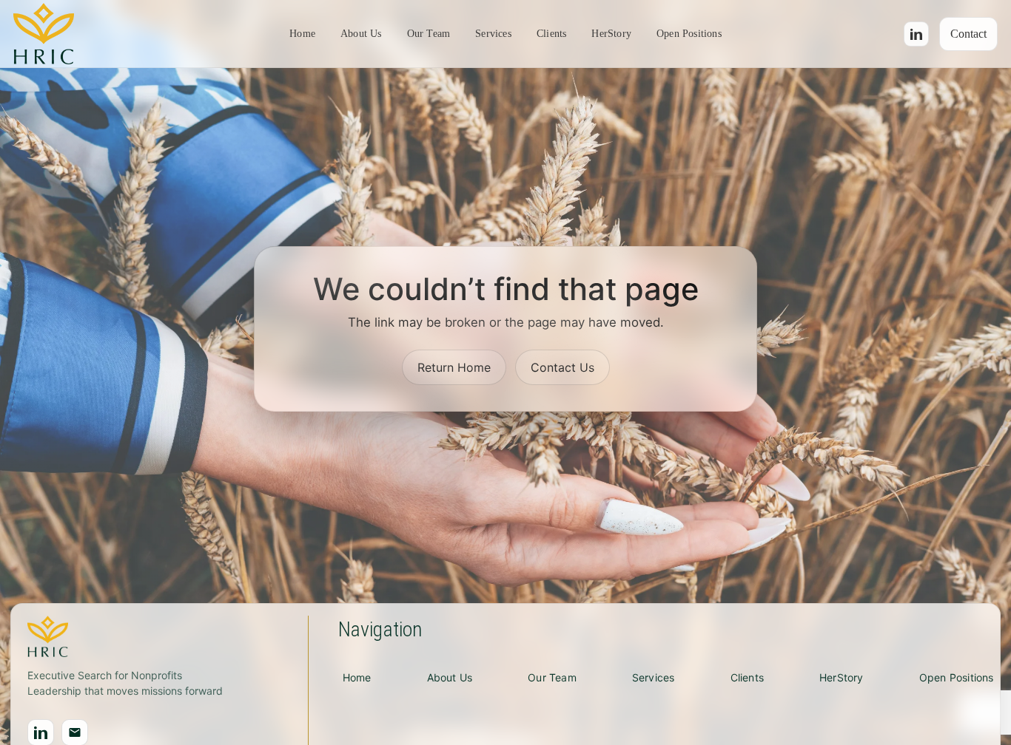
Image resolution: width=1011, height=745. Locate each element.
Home (302, 33)
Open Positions (689, 33)
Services (493, 33)
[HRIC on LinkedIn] (916, 34)
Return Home (454, 367)
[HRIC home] (43, 34)
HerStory (611, 33)
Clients (551, 33)
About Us (361, 33)
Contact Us (562, 367)
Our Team (429, 33)
